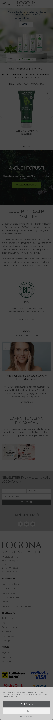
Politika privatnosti (26, 717)
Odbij (26, 711)
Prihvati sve (26, 704)
